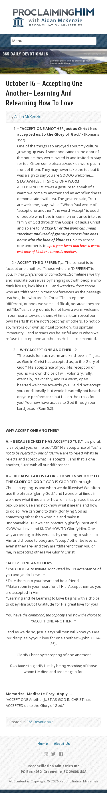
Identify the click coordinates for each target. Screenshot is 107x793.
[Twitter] (53, 754)
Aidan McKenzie (27, 116)
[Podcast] (46, 754)
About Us (62, 743)
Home (42, 743)
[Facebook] (61, 754)
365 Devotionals (40, 721)
